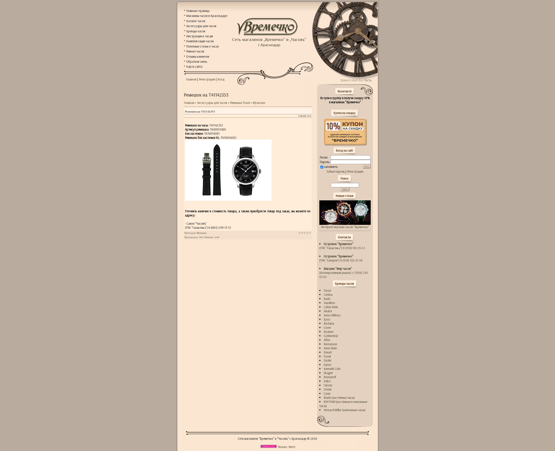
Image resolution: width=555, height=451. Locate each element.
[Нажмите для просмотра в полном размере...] (228, 200)
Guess (327, 365)
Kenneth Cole (332, 369)
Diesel (327, 352)
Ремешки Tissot (240, 103)
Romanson (330, 344)
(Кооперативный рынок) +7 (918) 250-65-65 (344, 272)
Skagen (328, 373)
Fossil (327, 356)
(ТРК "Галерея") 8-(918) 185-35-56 (340, 258)
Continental (331, 336)
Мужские (259, 103)
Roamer (329, 332)
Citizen (328, 385)
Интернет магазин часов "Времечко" (345, 227)
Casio (327, 393)
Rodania (329, 323)
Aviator (328, 311)
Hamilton (329, 303)
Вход (221, 79)
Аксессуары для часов (212, 103)
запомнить (331, 167)
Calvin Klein (331, 307)
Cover (327, 327)
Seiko (327, 381)
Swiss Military (332, 315)
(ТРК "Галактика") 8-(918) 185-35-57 (342, 246)
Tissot (327, 290)
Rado (327, 299)
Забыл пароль (335, 171)
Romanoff (330, 377)
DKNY (327, 360)
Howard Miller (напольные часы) (344, 410)
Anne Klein (330, 348)
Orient (327, 389)
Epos (327, 319)
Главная (191, 79)
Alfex (327, 340)
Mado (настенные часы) (339, 397)
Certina (328, 294)
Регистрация (207, 79)
